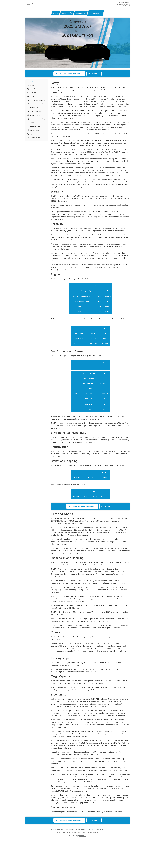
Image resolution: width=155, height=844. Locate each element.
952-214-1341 (126, 6)
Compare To (81, 13)
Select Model (67, 13)
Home (55, 13)
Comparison (33, 82)
